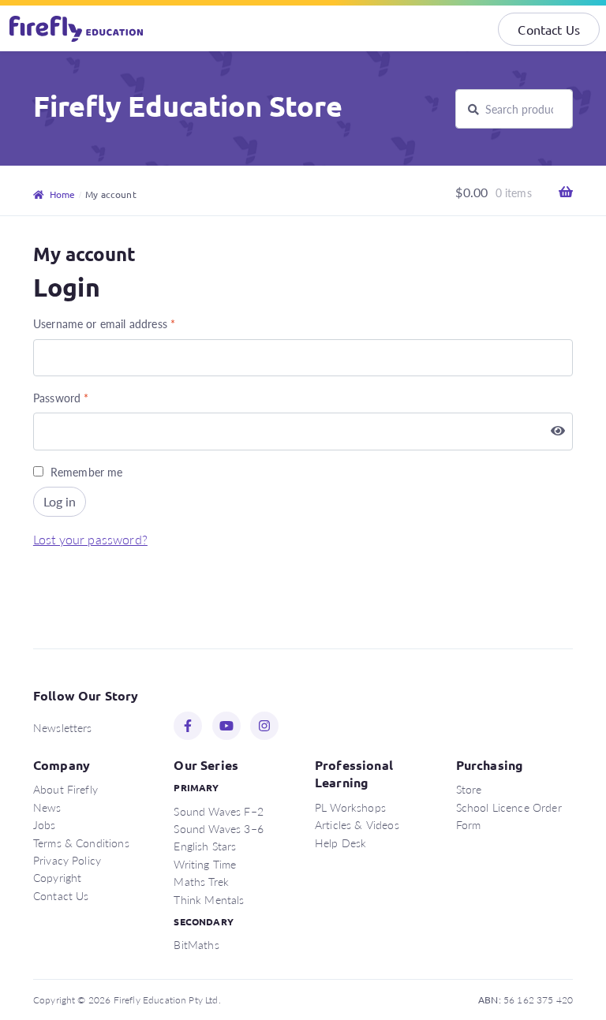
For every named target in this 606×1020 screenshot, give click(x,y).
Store (469, 789)
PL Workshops (350, 807)
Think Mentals (209, 899)
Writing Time (205, 864)
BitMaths (196, 944)
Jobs (44, 824)
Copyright (57, 877)
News (47, 807)
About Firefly (65, 789)
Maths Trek (201, 881)
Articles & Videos (357, 824)
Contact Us (549, 29)
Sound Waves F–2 (218, 811)
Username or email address (104, 323)
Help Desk (340, 842)
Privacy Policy (67, 860)
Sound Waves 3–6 (218, 828)
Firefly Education (77, 28)
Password (61, 397)
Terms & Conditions (81, 842)
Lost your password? (90, 539)
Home (62, 194)
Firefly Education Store (187, 105)
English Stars (205, 846)
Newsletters (62, 727)
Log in (59, 501)
